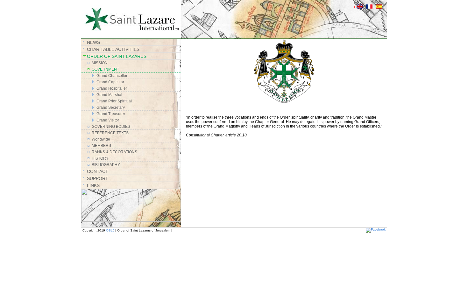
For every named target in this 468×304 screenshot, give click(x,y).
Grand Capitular (110, 82)
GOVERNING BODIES (111, 126)
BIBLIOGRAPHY (106, 164)
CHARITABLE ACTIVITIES (113, 49)
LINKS (93, 185)
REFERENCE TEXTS (110, 133)
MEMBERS (101, 145)
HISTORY (100, 158)
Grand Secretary (110, 107)
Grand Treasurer (110, 114)
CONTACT (97, 171)
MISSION (100, 63)
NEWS (93, 42)
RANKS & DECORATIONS (114, 152)
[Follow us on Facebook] (376, 229)
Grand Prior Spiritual (114, 101)
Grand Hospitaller (111, 88)
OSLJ (110, 230)
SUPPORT (97, 178)
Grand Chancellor (111, 75)
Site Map (190, 4)
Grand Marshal (109, 95)
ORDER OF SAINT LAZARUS (116, 56)
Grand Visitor (107, 120)
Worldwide (101, 139)
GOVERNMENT (105, 69)
